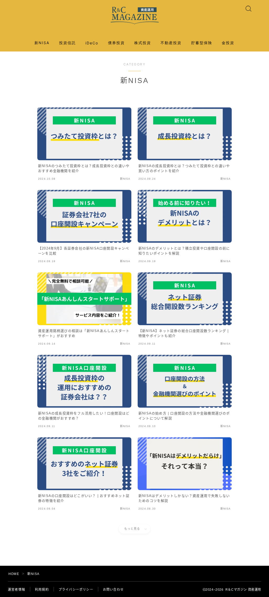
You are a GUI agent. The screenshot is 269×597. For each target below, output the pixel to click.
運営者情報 (16, 589)
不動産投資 (171, 42)
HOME (13, 574)
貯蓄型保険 (202, 42)
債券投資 (116, 42)
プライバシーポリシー (76, 589)
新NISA (42, 42)
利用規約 (42, 589)
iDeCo (92, 43)
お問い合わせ (113, 589)
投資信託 (67, 42)
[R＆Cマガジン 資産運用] (135, 15)
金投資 (228, 42)
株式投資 (142, 42)
